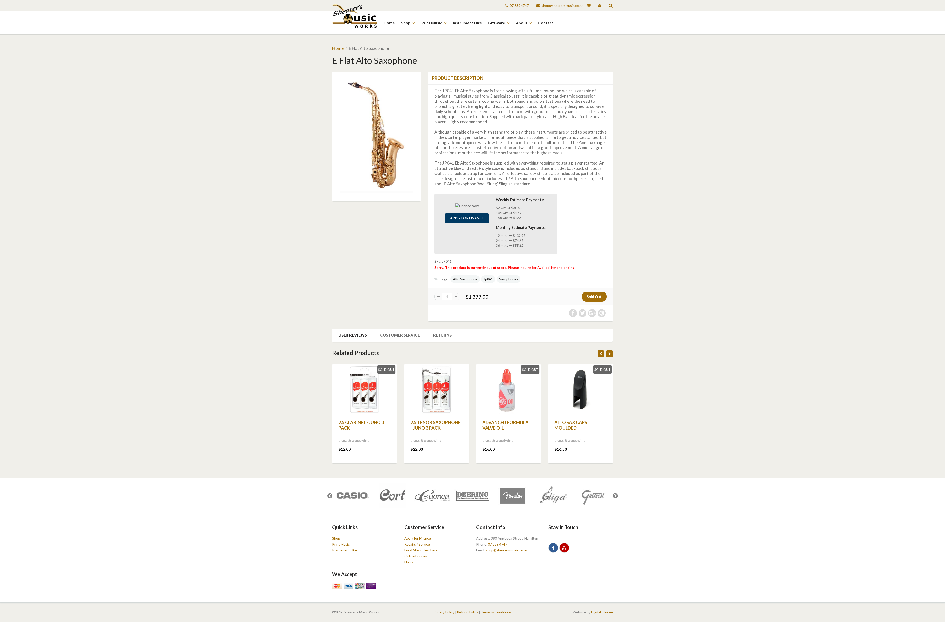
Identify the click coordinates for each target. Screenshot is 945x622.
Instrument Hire (467, 22)
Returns (442, 335)
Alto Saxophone (465, 279)
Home (389, 22)
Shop (405, 22)
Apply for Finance (467, 218)
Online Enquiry (415, 556)
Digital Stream (602, 612)
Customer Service (400, 335)
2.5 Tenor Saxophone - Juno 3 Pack (435, 425)
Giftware (496, 22)
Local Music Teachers (420, 550)
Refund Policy (467, 612)
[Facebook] (553, 548)
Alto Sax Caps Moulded (570, 425)
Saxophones (508, 279)
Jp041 (488, 279)
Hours (409, 562)
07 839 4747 (519, 5)
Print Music (431, 22)
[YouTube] (564, 548)
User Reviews (352, 335)
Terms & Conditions (496, 612)
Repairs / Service (417, 544)
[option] (352, 495)
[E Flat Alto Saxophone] (376, 136)
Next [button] (615, 495)
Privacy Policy (443, 612)
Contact (545, 22)
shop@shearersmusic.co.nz (562, 5)
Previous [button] (329, 495)
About (521, 22)
